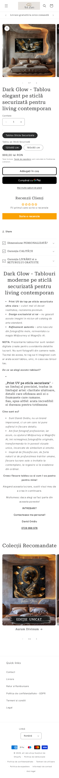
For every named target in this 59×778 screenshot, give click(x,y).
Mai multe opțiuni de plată (29, 188)
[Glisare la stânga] (22, 83)
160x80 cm (33, 147)
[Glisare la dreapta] (36, 83)
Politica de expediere (20, 766)
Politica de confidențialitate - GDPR (26, 693)
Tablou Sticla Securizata (20, 135)
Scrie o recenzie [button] (29, 216)
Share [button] (9, 231)
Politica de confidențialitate (20, 762)
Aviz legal (31, 771)
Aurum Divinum (27, 629)
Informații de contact (42, 766)
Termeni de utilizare (45, 762)
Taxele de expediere (22, 159)
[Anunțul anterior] (5, 15)
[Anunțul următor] (53, 15)
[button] (6, 5)
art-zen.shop (28, 753)
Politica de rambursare (34, 757)
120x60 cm (12, 147)
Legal (9, 707)
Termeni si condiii (16, 700)
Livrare (10, 679)
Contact (10, 672)
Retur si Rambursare (17, 686)
